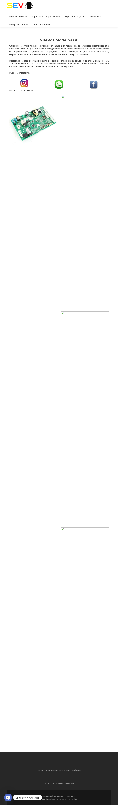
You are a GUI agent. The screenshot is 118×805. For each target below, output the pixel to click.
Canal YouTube (29, 24)
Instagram (14, 24)
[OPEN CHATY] (8, 797)
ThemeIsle (72, 798)
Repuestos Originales (75, 16)
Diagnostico (37, 16)
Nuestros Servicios (18, 16)
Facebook (45, 24)
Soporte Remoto (54, 16)
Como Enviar (95, 16)
